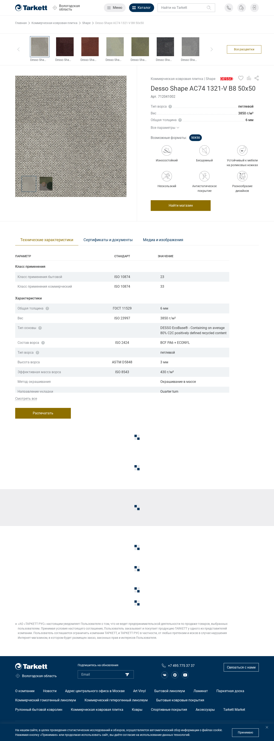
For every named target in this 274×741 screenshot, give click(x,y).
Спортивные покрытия (169, 710)
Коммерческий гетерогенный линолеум (116, 700)
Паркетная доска (230, 691)
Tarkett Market (234, 710)
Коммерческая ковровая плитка (97, 710)
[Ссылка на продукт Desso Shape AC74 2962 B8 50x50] (64, 46)
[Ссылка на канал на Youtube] (185, 675)
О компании (24, 691)
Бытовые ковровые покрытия (180, 700)
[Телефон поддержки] (229, 7)
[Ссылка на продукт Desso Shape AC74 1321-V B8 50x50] (39, 46)
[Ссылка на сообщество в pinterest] (174, 675)
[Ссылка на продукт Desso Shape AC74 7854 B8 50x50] (140, 46)
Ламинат (201, 691)
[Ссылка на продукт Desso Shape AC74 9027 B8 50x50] (190, 46)
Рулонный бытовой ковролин (38, 710)
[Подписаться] (127, 674)
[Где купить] (241, 7)
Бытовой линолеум (169, 691)
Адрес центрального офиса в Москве (95, 691)
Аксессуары (205, 710)
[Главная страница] (31, 7)
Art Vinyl (139, 691)
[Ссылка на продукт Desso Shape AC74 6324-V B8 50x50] (115, 46)
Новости (50, 691)
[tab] (46, 239)
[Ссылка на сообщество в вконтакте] (164, 675)
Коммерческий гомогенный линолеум (45, 700)
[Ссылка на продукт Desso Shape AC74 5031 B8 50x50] (90, 46)
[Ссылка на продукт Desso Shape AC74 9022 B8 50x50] (165, 46)
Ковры (137, 710)
